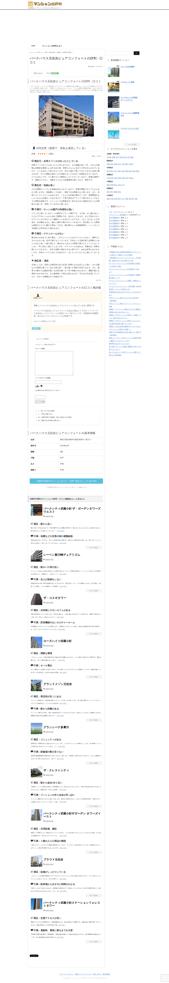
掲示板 (52, 73)
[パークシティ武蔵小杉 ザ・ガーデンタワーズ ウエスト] (37, 515)
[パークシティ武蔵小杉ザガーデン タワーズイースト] (37, 820)
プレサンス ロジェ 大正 (129, 128)
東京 (126, 164)
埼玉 (119, 164)
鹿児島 (131, 199)
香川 (112, 192)
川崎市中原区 (49, 516)
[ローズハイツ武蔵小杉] (37, 648)
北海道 (109, 157)
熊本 (119, 199)
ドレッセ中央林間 (127, 67)
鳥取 (108, 185)
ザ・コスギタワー (54, 597)
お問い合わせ (97, 974)
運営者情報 (106, 974)
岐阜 (130, 171)
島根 (112, 185)
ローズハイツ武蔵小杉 (57, 640)
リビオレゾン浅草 (127, 82)
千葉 (123, 164)
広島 (119, 185)
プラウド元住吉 (53, 859)
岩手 (117, 157)
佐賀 (112, 199)
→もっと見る (132, 144)
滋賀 (112, 178)
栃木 (112, 164)
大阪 (119, 178)
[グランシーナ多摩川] (37, 734)
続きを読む (61, 531)
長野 (126, 171)
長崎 (115, 199)
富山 (112, 171)
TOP (33, 46)
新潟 (108, 171)
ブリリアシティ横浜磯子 (118, 215)
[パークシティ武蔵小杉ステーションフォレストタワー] (37, 910)
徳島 (108, 192)
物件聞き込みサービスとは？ (119, 344)
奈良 (126, 178)
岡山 (115, 185)
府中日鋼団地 (114, 218)
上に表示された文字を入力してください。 (48, 390)
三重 (108, 178)
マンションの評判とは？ (52, 46)
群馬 (115, 164)
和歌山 (131, 178)
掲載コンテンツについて (83, 974)
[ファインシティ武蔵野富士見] (113, 122)
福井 (119, 171)
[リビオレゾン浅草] (113, 91)
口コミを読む (94, 547)
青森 (113, 157)
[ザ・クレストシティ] (37, 777)
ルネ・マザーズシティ (117, 212)
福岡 (108, 199)
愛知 (137, 171)
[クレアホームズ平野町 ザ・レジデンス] (113, 106)
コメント (67, 349)
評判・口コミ (38, 73)
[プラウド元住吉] (37, 866)
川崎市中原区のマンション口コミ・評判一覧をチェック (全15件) (66, 481)
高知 (119, 192)
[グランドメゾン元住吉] (37, 691)
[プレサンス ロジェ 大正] (113, 137)
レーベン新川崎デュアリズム (61, 554)
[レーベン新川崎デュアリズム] (37, 562)
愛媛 (115, 192)
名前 (67, 378)
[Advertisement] (84, 27)
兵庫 (123, 178)
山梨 (123, 171)
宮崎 (126, 199)
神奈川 (131, 164)
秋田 (124, 157)
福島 (132, 157)
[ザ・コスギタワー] (37, 605)
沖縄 (135, 199)
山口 (123, 185)
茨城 (108, 164)
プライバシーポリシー (66, 974)
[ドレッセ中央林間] (113, 76)
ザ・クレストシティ (56, 770)
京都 (115, 178)
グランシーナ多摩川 (56, 727)
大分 (123, 199)
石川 (115, 171)
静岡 (134, 171)
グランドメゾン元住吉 (57, 684)
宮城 (121, 157)
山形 (128, 157)
